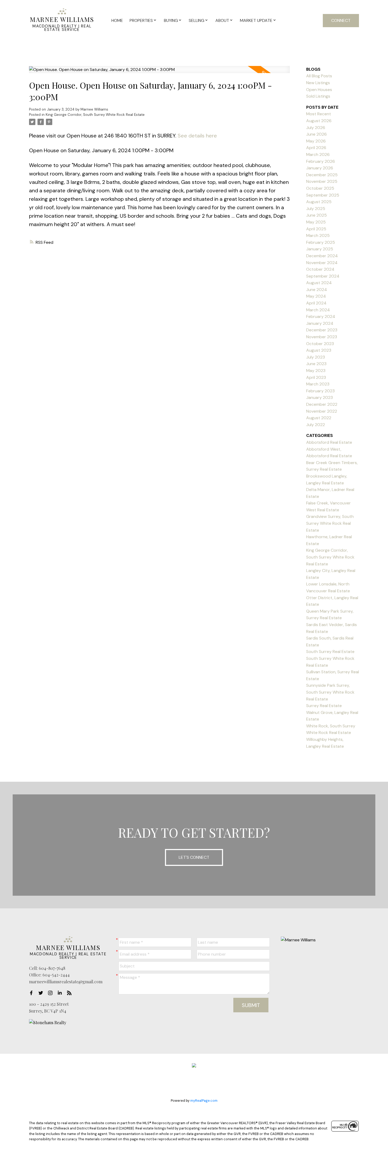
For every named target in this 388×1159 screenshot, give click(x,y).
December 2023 (321, 330)
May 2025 (316, 222)
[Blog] (70, 992)
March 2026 (318, 154)
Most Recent (318, 114)
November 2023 (321, 337)
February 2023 (320, 391)
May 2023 (315, 370)
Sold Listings (318, 96)
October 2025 (320, 188)
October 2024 (320, 269)
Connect (341, 20)
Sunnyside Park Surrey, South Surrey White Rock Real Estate (330, 692)
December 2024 (322, 256)
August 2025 (319, 201)
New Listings (318, 82)
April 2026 (316, 147)
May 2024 (316, 296)
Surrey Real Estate (324, 705)
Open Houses (319, 89)
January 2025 (319, 249)
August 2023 (318, 350)
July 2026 (315, 127)
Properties (141, 20)
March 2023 (317, 384)
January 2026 (319, 168)
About (222, 20)
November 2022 (321, 411)
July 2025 (315, 208)
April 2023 (316, 377)
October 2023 (320, 343)
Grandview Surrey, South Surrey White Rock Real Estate (330, 523)
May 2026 (316, 141)
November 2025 (321, 181)
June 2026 (316, 134)
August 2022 (318, 418)
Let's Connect (194, 857)
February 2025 (320, 242)
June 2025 (316, 215)
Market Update (256, 20)
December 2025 (322, 175)
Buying (171, 20)
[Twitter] (42, 992)
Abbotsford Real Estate (329, 442)
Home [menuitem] (117, 20)
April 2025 (316, 229)
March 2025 (318, 235)
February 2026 (320, 161)
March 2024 (318, 310)
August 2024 (319, 282)
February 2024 (320, 316)
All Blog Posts (319, 76)
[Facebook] (32, 992)
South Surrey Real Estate (330, 651)
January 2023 (319, 397)
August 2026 (319, 120)
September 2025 (322, 195)
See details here (197, 135)
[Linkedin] (61, 992)
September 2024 (322, 276)
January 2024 (319, 323)
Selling (196, 20)
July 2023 (315, 357)
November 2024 (322, 262)
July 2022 (315, 424)
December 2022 (321, 404)
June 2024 (316, 289)
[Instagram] (51, 992)
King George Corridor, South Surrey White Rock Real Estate (95, 114)
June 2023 (316, 363)
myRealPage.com (203, 1100)
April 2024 (316, 303)
